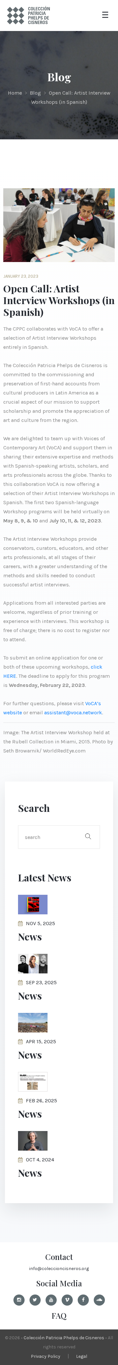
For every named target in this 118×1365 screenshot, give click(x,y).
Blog (35, 93)
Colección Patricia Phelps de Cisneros (64, 1338)
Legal (81, 1356)
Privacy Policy (45, 1356)
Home (15, 93)
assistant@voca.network (73, 712)
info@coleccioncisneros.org (59, 1268)
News (30, 936)
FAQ (59, 1315)
